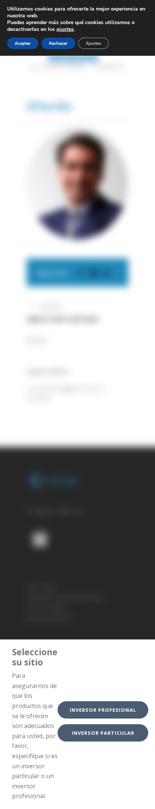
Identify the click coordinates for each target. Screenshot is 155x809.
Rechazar (58, 43)
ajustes (65, 29)
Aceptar (23, 43)
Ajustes (93, 43)
